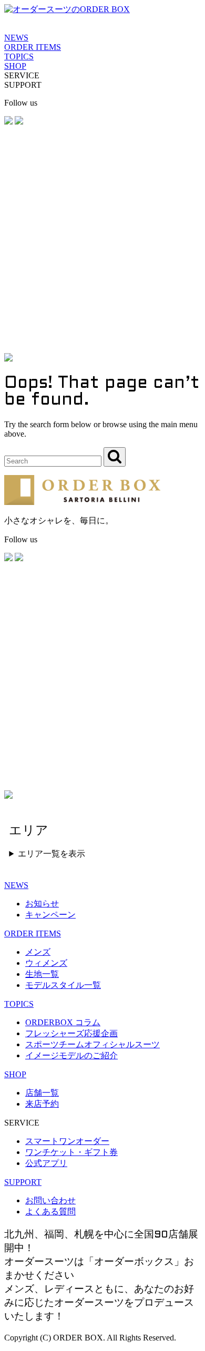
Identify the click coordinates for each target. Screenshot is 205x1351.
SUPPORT (23, 1182)
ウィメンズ (46, 962)
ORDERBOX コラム (62, 1022)
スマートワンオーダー (67, 1141)
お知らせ (42, 903)
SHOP (15, 65)
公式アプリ (46, 1163)
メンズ (37, 951)
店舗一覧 (42, 1092)
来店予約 (42, 1103)
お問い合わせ (50, 1200)
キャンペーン (50, 914)
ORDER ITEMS (32, 47)
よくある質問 (50, 1211)
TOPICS (19, 56)
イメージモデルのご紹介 (71, 1055)
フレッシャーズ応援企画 (71, 1033)
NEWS (16, 37)
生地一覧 (42, 974)
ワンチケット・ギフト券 (71, 1152)
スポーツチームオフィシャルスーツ (92, 1044)
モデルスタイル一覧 (63, 985)
